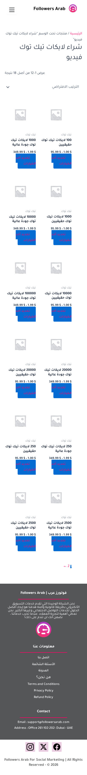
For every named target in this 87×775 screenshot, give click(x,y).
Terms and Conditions (43, 684)
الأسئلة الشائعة (43, 664)
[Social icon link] (57, 747)
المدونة (43, 671)
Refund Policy (43, 697)
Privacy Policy (43, 691)
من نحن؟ (43, 678)
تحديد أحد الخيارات (61, 161)
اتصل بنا (43, 657)
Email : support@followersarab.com (43, 722)
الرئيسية (76, 34)
